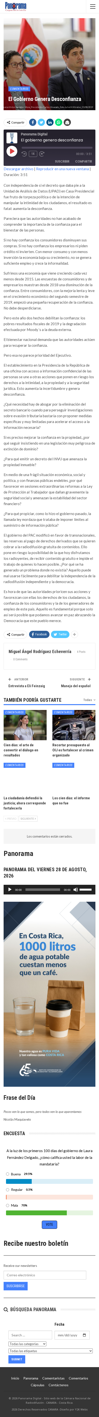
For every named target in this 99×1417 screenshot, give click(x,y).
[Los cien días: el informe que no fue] (73, 778)
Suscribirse (15, 1286)
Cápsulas (37, 1385)
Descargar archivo (18, 169)
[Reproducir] (9, 889)
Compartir (83, 161)
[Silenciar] (75, 889)
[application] (49, 889)
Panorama (30, 1378)
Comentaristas (53, 1378)
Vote (49, 1224)
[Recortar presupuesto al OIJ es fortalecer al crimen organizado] (73, 725)
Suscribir (62, 161)
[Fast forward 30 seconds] (42, 154)
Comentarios (19, 89)
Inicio (15, 1378)
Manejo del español (76, 686)
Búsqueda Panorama (32, 1309)
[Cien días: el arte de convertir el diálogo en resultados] (25, 725)
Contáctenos (58, 1385)
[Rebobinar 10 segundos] (24, 154)
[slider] (86, 889)
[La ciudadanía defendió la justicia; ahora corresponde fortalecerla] (25, 778)
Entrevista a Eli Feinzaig (26, 686)
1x (33, 153)
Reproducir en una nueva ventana (62, 169)
